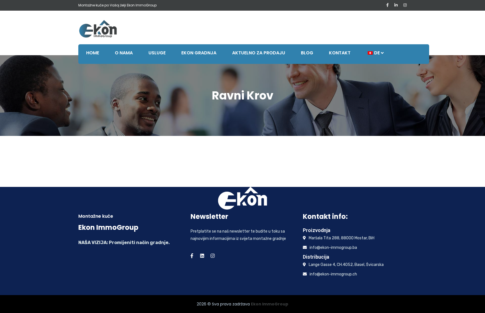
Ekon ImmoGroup (269, 304)
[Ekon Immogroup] (98, 28)
